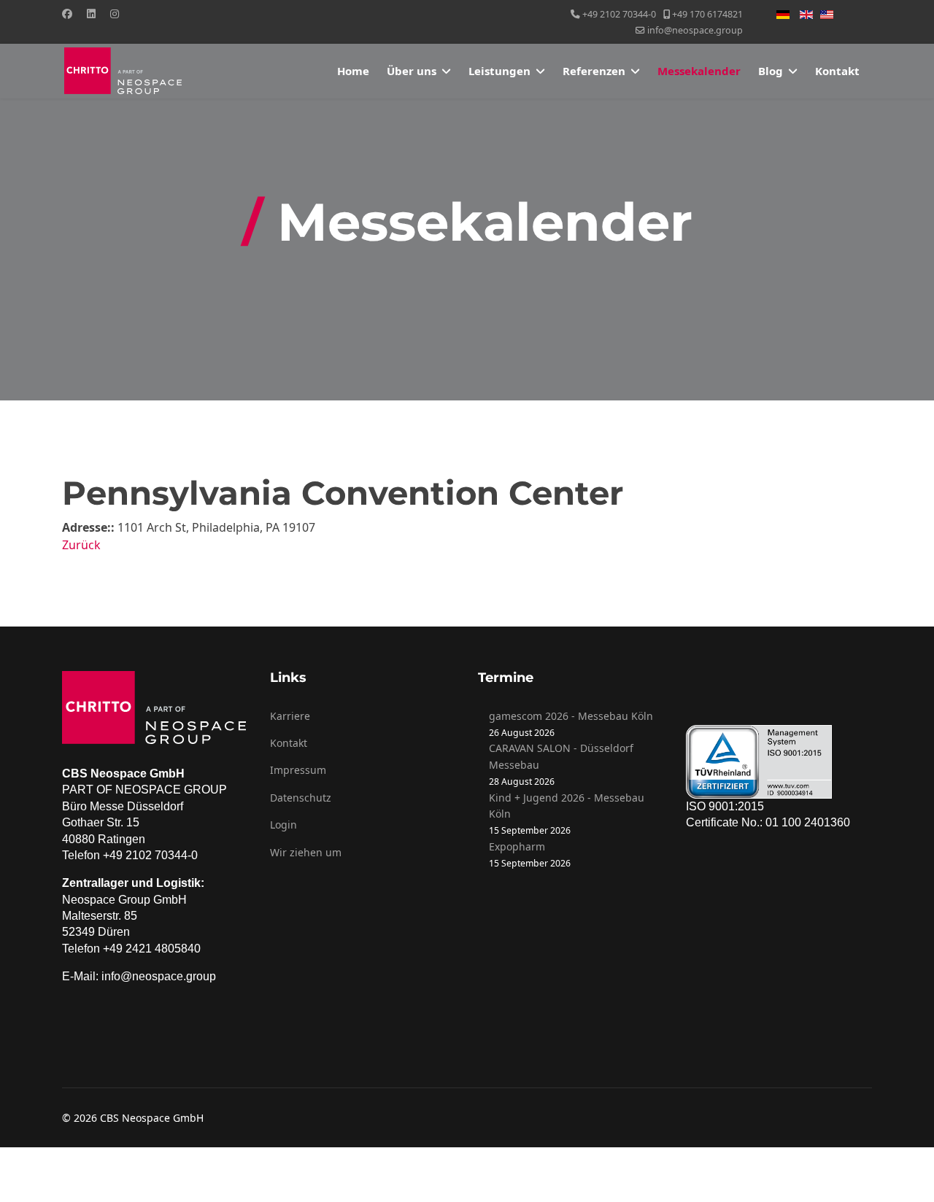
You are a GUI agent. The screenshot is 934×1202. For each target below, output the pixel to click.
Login (283, 824)
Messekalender (699, 70)
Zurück (81, 545)
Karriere (290, 716)
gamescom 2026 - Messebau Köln (571, 716)
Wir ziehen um (305, 852)
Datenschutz (300, 797)
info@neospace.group (695, 30)
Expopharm (517, 846)
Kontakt (837, 70)
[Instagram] (114, 13)
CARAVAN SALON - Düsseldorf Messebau (561, 756)
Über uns (411, 70)
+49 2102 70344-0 (619, 14)
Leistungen (499, 70)
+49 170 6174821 (707, 14)
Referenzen (594, 70)
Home (353, 70)
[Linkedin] (91, 13)
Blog (770, 70)
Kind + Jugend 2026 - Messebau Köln (566, 806)
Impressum (298, 770)
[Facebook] (67, 13)
